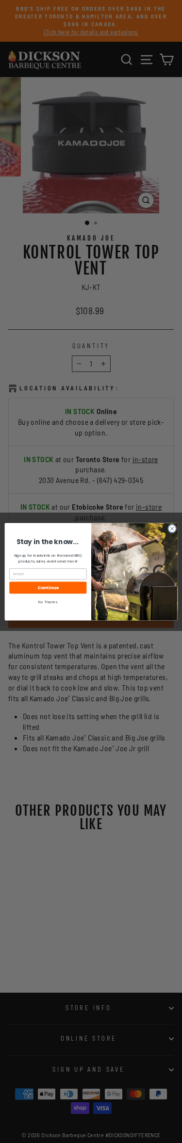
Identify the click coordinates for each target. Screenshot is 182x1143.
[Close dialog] (172, 528)
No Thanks (47, 602)
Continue (47, 587)
